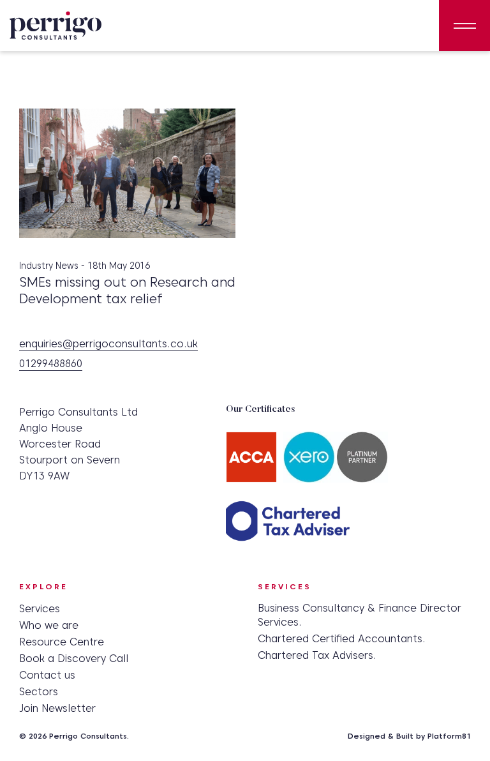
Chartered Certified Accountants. (342, 639)
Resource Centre (61, 642)
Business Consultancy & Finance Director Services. (359, 615)
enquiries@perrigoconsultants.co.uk (108, 344)
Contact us (47, 675)
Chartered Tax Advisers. (317, 655)
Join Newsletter (57, 708)
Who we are (48, 625)
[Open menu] (464, 25)
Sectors (38, 692)
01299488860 (50, 364)
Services (39, 609)
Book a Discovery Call (73, 658)
